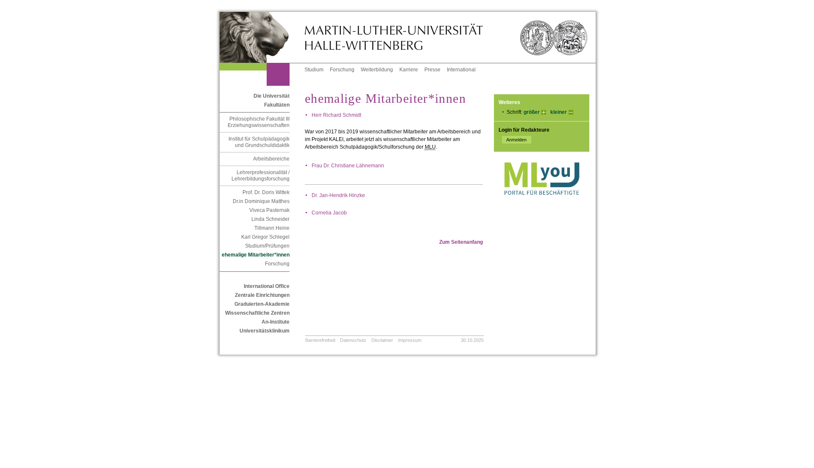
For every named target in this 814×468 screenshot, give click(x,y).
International (461, 70)
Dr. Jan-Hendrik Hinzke (338, 195)
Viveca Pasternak (269, 210)
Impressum (409, 340)
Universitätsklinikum (265, 331)
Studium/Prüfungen (267, 246)
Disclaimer (382, 340)
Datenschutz (353, 340)
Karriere (408, 70)
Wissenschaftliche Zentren (257, 313)
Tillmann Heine (272, 228)
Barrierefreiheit (320, 340)
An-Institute (276, 322)
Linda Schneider (270, 219)
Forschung (342, 70)
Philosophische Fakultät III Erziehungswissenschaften (259, 122)
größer (532, 112)
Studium (313, 70)
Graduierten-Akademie (262, 304)
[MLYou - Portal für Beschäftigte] (541, 203)
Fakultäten (277, 105)
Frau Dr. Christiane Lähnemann (348, 166)
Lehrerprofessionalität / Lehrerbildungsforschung (260, 175)
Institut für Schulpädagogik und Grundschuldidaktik (259, 142)
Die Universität (272, 96)
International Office (267, 286)
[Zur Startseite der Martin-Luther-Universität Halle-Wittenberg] (262, 37)
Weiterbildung (377, 70)
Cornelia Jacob (329, 213)
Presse (432, 70)
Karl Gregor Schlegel (265, 237)
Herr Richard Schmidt (336, 115)
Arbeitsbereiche (271, 159)
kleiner (558, 112)
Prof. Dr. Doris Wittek (266, 192)
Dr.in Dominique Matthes (261, 201)
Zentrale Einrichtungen (262, 295)
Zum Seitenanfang (461, 242)
